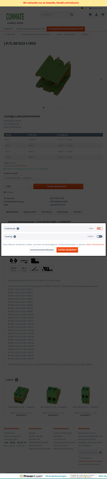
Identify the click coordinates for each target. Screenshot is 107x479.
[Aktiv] (99, 228)
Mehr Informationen (95, 244)
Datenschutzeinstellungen (42, 249)
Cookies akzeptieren (67, 249)
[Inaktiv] (99, 236)
